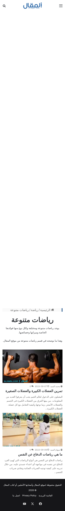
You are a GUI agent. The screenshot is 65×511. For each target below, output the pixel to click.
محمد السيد (55, 386)
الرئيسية (45, 310)
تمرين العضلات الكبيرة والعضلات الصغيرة (34, 391)
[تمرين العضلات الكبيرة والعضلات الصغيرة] (32, 366)
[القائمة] (60, 7)
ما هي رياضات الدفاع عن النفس (40, 454)
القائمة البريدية (45, 495)
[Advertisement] (32, 159)
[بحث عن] (4, 7)
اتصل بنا (16, 495)
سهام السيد (55, 450)
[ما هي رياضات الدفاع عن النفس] (32, 429)
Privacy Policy (29, 495)
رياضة (34, 310)
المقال (37, 485)
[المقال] (32, 5)
